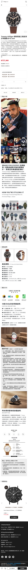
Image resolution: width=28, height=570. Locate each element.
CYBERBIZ (14, 565)
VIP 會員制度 (3, 529)
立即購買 (22, 568)
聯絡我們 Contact (14, 537)
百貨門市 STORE (11, 527)
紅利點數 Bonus (10, 529)
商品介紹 (5, 92)
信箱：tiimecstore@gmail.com (8, 546)
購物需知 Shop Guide (5, 534)
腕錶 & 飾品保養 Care (5, 537)
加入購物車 (12, 568)
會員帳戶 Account (20, 527)
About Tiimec (4, 527)
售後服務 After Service (16, 534)
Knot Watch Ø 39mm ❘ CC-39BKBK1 (13, 510)
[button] (26, 503)
